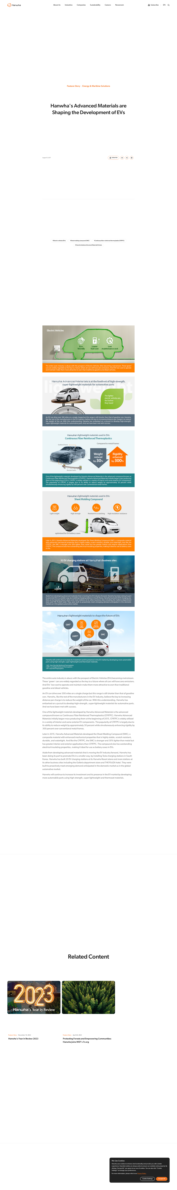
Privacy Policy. (141, 1173)
